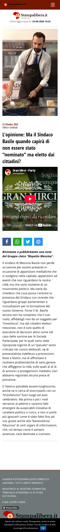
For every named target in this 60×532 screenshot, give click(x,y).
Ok (43, 528)
